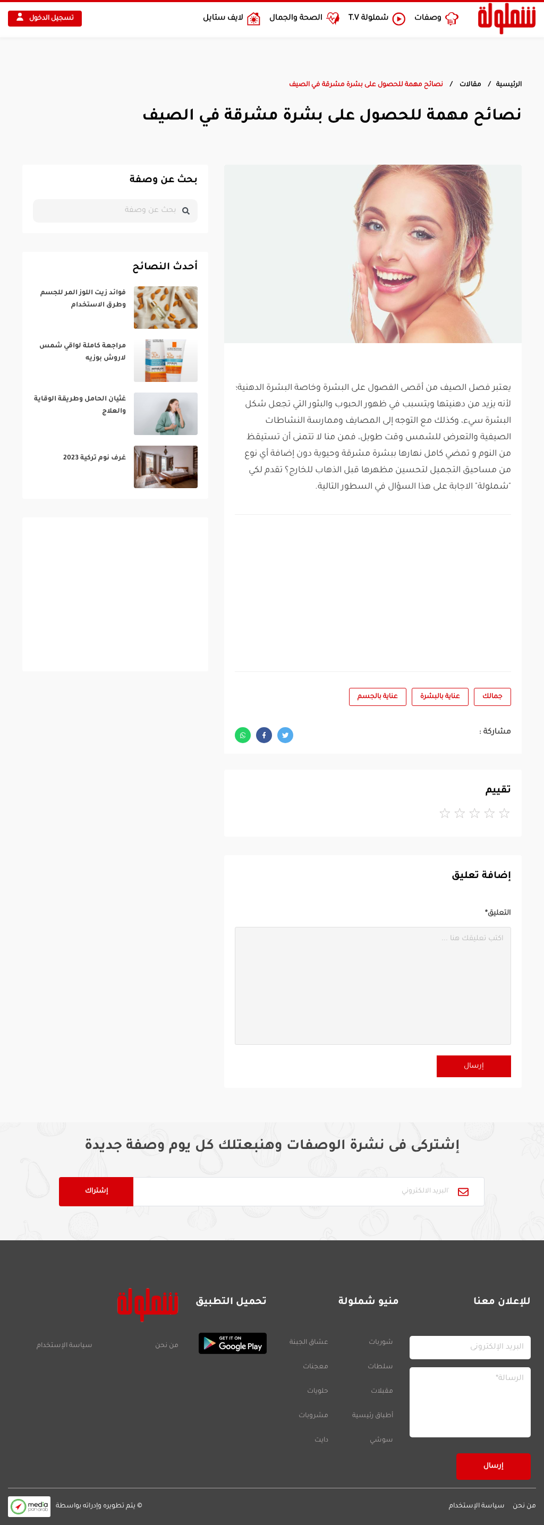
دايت (321, 1440)
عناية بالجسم (378, 697)
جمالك (492, 697)
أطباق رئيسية (372, 1416)
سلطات (380, 1367)
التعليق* (498, 913)
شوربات (381, 1343)
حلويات (317, 1391)
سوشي (381, 1440)
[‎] (115, 307)
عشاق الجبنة (309, 1343)
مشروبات (313, 1416)
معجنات (315, 1367)
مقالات (469, 85)
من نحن (166, 1346)
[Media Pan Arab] (29, 1506)
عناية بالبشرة (440, 697)
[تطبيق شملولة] (228, 1343)
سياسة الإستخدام (64, 1346)
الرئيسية (509, 85)
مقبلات (382, 1391)
